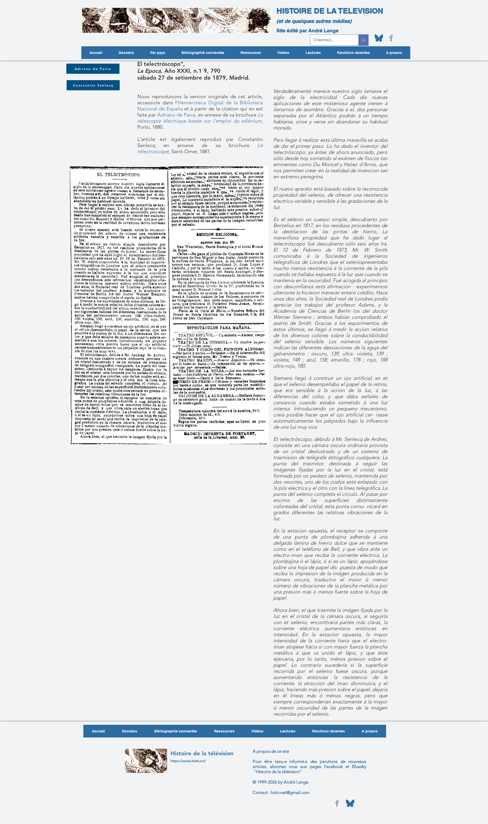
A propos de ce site (271, 751)
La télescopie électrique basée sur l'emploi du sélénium (200, 118)
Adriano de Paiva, (177, 115)
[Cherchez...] (363, 40)
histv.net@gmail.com (290, 792)
